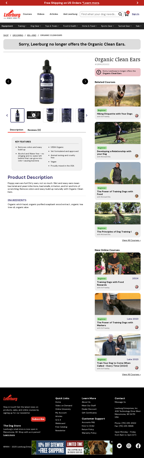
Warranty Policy (89, 433)
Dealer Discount (89, 409)
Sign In (135, 14)
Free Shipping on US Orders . (72, 3)
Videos (40, 14)
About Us (86, 402)
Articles (54, 14)
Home (58, 402)
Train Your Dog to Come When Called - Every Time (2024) (113, 364)
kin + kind (31, 35)
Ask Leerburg (70, 14)
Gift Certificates (89, 412)
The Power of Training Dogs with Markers (115, 324)
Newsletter (60, 430)
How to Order (88, 426)
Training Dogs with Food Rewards (110, 283)
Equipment (7, 26)
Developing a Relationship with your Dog (114, 152)
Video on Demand (63, 405)
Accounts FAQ (88, 422)
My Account (61, 412)
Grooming (18, 35)
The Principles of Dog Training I (114, 231)
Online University (63, 409)
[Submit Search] (120, 14)
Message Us (120, 402)
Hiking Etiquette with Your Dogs (114, 113)
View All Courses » (131, 240)
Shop (6, 35)
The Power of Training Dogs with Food (115, 193)
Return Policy (88, 429)
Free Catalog (61, 427)
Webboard (60, 423)
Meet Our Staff (89, 405)
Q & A (58, 420)
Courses (27, 14)
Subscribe (38, 419)
